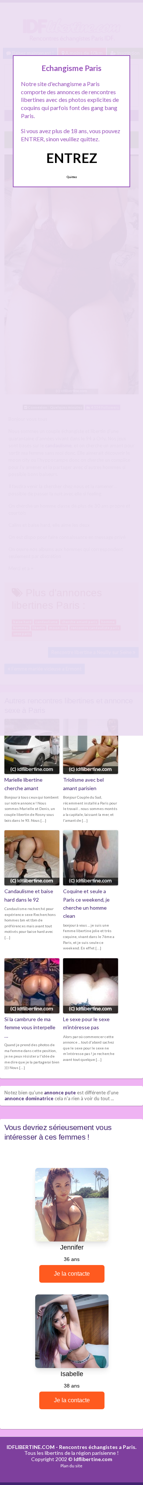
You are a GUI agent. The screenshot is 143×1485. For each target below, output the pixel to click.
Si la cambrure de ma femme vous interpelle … (29, 1027)
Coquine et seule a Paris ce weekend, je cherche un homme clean (86, 903)
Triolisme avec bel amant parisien (83, 784)
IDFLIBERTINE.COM (31, 1447)
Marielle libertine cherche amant (23, 784)
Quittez (71, 177)
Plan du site (71, 1465)
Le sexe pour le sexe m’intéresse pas (86, 1023)
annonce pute (60, 1092)
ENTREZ (71, 158)
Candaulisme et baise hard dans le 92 (28, 895)
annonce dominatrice (29, 1098)
